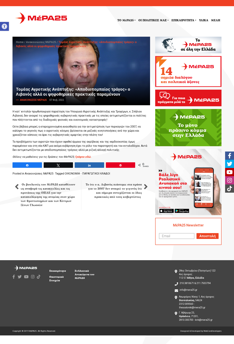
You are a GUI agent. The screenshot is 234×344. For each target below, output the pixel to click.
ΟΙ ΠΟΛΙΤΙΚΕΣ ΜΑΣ (152, 20)
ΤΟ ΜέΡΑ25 (125, 20)
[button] (4, 26)
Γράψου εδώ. (83, 156)
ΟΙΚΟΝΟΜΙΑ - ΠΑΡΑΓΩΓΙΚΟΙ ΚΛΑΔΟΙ (87, 173)
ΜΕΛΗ (215, 20)
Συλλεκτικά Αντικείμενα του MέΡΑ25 (84, 274)
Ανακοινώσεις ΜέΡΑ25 (41, 42)
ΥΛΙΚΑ (203, 20)
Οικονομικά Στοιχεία (56, 278)
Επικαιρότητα (57, 271)
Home (20, 42)
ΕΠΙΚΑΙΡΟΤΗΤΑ (182, 20)
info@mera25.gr (188, 289)
